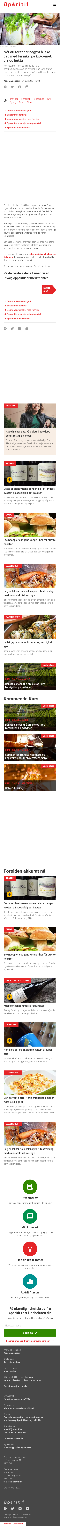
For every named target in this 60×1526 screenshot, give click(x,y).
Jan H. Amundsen (12, 1362)
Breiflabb (13, 99)
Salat (21, 102)
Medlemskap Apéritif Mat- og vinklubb (22, 1420)
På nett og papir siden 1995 (17, 1399)
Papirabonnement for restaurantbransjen (23, 1417)
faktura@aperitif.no (13, 1482)
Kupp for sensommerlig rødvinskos (24, 1005)
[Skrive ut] (27, 87)
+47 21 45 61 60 (18, 1432)
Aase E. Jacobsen (12, 81)
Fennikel (25, 99)
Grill (49, 99)
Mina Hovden (10, 1371)
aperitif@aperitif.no (13, 1429)
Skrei (29, 102)
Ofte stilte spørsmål (13, 1438)
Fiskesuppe (38, 99)
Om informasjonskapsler (16, 1386)
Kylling (12, 102)
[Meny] (54, 4)
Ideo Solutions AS (19, 1517)
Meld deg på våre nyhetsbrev (17, 1447)
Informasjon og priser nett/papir (19, 1408)
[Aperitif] (16, 4)
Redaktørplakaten (32, 1380)
